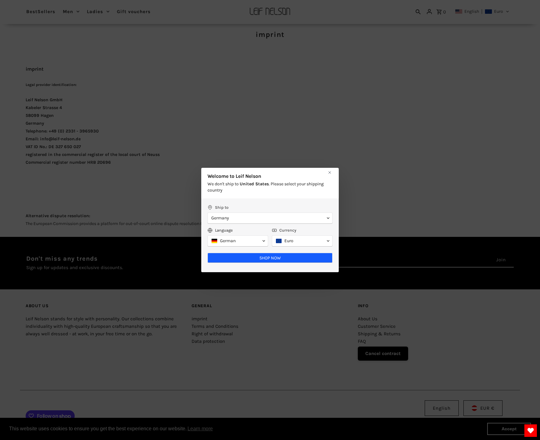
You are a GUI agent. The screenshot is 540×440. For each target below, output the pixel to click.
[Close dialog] (330, 172)
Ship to (221, 207)
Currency (287, 230)
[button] (270, 218)
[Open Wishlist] (530, 430)
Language (224, 230)
